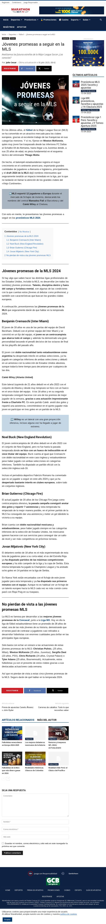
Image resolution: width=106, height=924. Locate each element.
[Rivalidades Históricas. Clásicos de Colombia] (35, 758)
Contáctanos (16, 2)
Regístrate (5, 2)
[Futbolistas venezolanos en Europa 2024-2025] (12, 733)
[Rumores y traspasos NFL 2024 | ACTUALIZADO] (58, 733)
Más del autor (46, 719)
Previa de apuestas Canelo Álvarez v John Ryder (17, 708)
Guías (85, 19)
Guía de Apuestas (93, 890)
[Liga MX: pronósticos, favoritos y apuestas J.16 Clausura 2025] (76, 100)
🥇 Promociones (48, 19)
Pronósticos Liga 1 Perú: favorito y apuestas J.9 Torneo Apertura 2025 (92, 121)
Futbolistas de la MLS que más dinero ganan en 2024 (11, 770)
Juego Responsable (31, 2)
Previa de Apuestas (88, 91)
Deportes (15, 19)
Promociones (54, 890)
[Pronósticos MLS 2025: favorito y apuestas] (76, 83)
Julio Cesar (11, 62)
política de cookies (68, 914)
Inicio (5, 19)
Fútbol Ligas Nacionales (90, 110)
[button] (100, 20)
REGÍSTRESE (8, 27)
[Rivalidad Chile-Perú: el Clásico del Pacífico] (58, 758)
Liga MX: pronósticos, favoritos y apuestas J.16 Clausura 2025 (92, 102)
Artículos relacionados (18, 719)
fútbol (29, 130)
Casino (67, 890)
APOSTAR (21, 27)
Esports (75, 19)
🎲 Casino (63, 19)
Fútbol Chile (53, 764)
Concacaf (24, 620)
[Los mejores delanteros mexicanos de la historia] (35, 733)
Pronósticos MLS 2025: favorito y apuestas (90, 84)
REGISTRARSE (47, 896)
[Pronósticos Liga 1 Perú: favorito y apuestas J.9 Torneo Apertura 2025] (76, 119)
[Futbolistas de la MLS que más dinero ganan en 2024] (12, 758)
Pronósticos (30, 19)
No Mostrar (24, 232)
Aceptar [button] (7, 920)
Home (7, 890)
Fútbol (21, 34)
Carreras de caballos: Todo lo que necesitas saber (53, 708)
